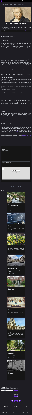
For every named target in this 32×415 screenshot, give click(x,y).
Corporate (28, 1)
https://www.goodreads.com (7, 162)
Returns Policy (16, 406)
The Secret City (26, 407)
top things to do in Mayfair (26, 139)
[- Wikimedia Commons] (18, 14)
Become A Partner (16, 407)
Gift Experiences (6, 406)
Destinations (19, 1)
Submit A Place (16, 409)
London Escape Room (27, 30)
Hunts (15, 1)
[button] (16, 172)
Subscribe (16, 390)
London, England (16, 25)
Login (26, 406)
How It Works (6, 407)
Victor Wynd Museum (14, 131)
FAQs (25, 1)
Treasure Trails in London (26, 135)
